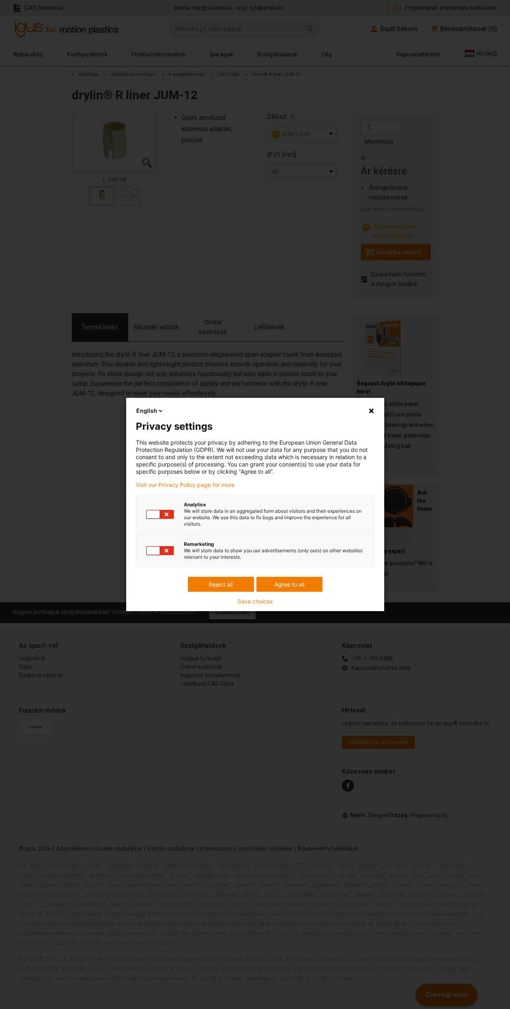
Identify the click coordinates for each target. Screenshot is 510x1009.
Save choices (255, 601)
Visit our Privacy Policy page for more (185, 485)
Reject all (221, 584)
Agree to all (289, 584)
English (146, 410)
